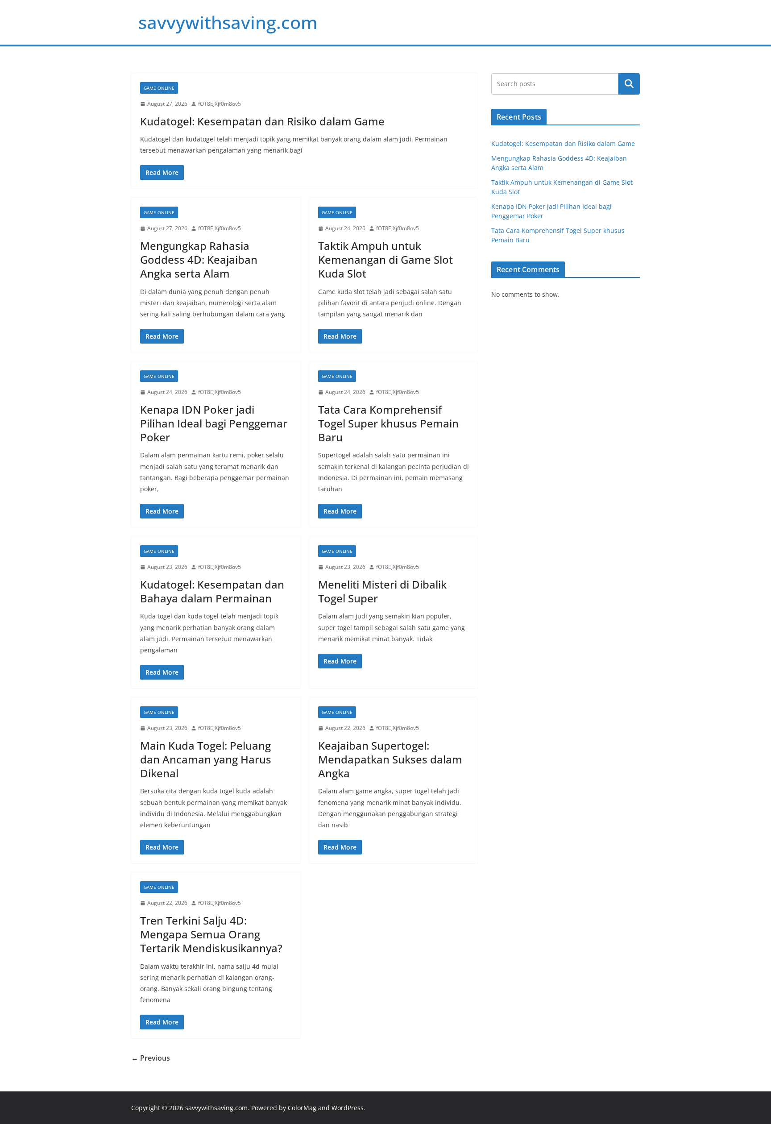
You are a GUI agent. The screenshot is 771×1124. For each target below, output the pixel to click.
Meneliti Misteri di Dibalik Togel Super (382, 591)
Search (629, 84)
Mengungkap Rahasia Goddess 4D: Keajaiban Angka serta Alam (198, 259)
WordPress (348, 1107)
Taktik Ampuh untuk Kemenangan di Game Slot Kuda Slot (385, 259)
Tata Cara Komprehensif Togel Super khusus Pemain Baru (388, 423)
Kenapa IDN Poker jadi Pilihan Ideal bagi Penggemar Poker (213, 423)
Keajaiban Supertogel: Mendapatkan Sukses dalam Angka (390, 759)
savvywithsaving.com (228, 22)
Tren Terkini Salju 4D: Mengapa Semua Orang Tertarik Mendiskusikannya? (211, 934)
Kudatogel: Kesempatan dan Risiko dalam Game (262, 121)
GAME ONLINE (159, 88)
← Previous (150, 1058)
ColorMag (302, 1107)
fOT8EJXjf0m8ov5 (219, 104)
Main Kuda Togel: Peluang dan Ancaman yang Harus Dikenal (205, 759)
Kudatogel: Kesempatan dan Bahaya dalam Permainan (212, 591)
